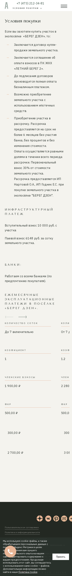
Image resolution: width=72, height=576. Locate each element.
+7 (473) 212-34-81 (30, 3)
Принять (60, 556)
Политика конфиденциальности (22, 532)
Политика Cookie (27, 572)
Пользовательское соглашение (22, 527)
